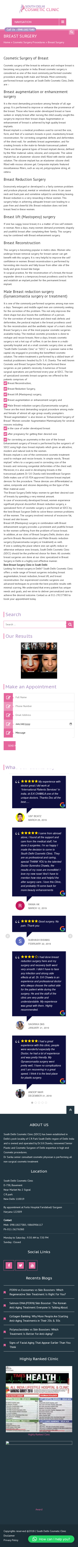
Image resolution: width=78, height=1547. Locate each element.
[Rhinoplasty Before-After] (49, 646)
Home (7, 42)
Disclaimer (9, 1535)
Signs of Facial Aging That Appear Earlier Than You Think (40, 1345)
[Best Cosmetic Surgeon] (42, 646)
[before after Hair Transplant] (27, 646)
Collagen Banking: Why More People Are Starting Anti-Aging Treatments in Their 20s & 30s (38, 1318)
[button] (51, 1539)
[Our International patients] (35, 646)
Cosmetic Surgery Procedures (29, 42)
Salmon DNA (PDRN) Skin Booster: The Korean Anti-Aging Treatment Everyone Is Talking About (38, 1305)
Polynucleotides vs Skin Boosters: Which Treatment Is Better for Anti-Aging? (33, 1332)
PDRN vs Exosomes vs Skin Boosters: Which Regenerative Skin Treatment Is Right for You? (37, 1292)
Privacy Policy (11, 1540)
